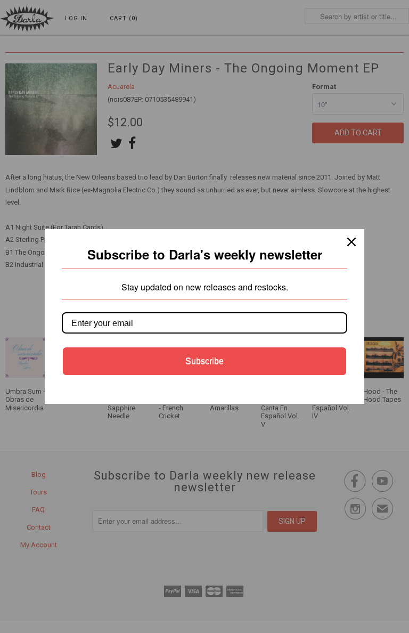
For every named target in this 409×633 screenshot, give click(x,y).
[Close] (351, 242)
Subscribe (204, 361)
